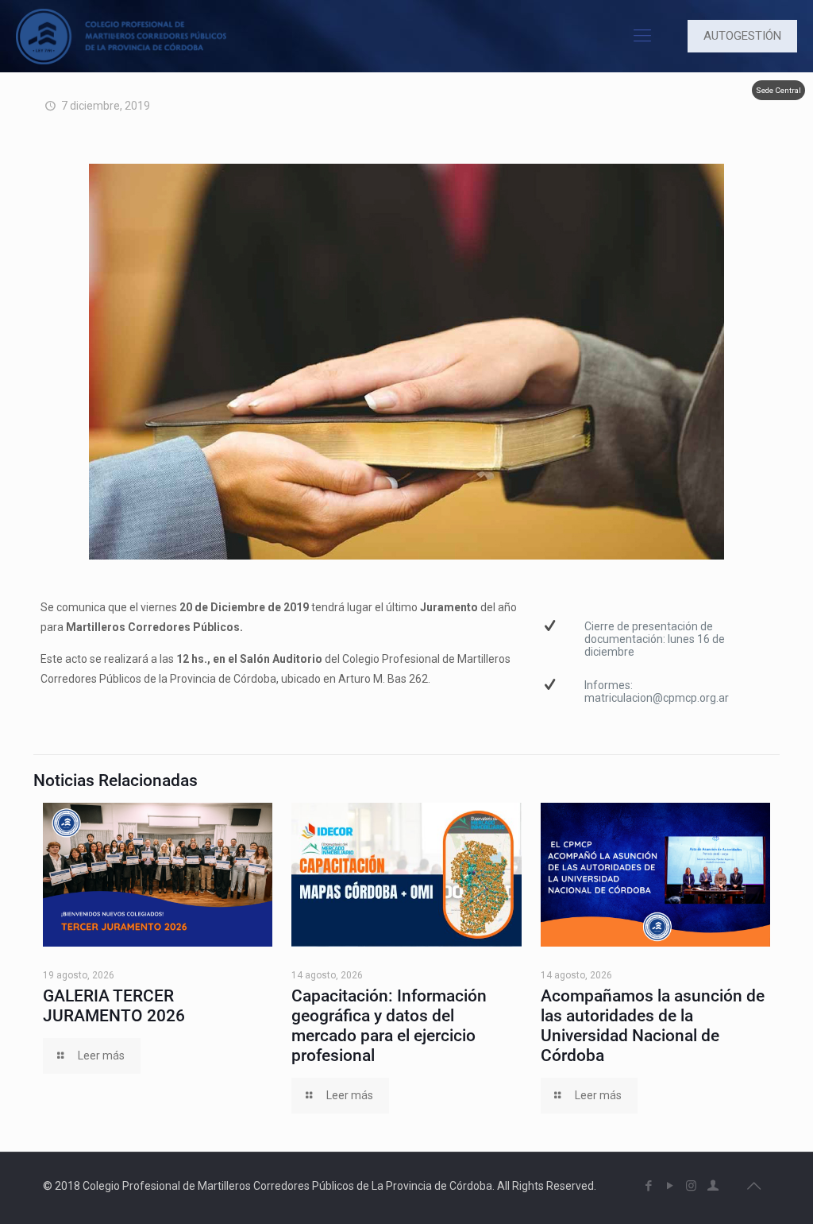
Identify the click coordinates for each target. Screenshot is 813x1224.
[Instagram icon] (691, 1186)
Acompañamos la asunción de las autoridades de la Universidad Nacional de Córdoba (653, 1025)
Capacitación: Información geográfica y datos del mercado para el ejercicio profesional (389, 1025)
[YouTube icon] (669, 1186)
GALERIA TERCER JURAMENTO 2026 (114, 1005)
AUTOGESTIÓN (742, 36)
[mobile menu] (642, 35)
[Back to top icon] (753, 1186)
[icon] (712, 1186)
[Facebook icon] (648, 1186)
